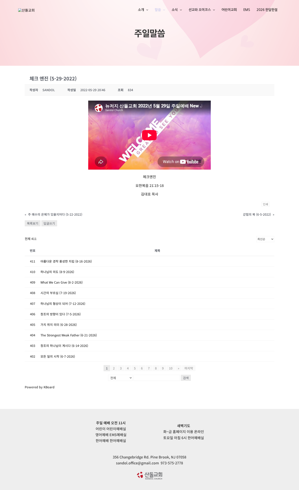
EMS (246, 9)
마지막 (189, 368)
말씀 (158, 9)
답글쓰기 (49, 223)
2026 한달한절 (267, 9)
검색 (186, 378)
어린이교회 (229, 9)
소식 (175, 9)
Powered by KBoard (40, 387)
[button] (146, 10)
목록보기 (32, 223)
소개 (141, 9)
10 (170, 368)
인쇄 (265, 204)
